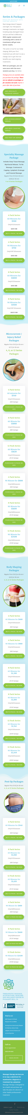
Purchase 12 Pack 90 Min (14, 549)
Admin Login (8, 1107)
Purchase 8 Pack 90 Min (14, 521)
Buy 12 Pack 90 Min (14, 967)
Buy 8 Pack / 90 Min (14, 317)
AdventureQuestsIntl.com (14, 1112)
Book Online (14, 1058)
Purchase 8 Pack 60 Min (14, 436)
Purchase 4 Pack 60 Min (14, 408)
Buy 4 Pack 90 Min (14, 917)
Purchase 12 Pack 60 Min (14, 464)
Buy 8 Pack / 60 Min (14, 290)
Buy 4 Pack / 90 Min (14, 260)
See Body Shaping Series (12, 129)
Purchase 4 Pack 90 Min (14, 493)
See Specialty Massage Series (12, 92)
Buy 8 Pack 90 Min (14, 943)
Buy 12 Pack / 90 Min (14, 765)
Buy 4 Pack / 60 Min (14, 233)
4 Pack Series (14, 242)
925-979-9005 (14, 1)
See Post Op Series (13, 137)
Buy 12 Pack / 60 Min (14, 738)
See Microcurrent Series (13, 120)
